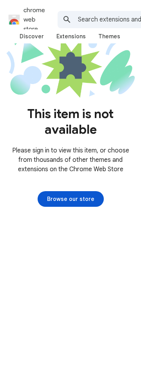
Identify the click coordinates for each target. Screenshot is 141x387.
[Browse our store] (71, 199)
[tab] (31, 36)
